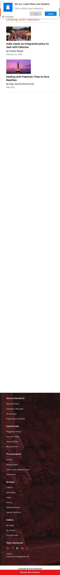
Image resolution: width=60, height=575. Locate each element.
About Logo (11, 414)
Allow (50, 13)
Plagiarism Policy (13, 431)
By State (10, 525)
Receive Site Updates (30, 572)
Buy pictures (11, 446)
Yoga (8, 497)
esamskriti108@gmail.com (17, 556)
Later (35, 13)
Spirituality (11, 492)
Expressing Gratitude (15, 418)
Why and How (12, 403)
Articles (9, 459)
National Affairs (13, 507)
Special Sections (13, 512)
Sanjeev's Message (14, 408)
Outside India (12, 535)
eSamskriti (10, 474)
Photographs (12, 464)
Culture (9, 487)
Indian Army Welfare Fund (17, 469)
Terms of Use (12, 441)
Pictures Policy (12, 436)
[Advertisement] (30, 277)
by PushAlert (9, 17)
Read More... (34, 31)
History (9, 502)
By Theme (10, 530)
